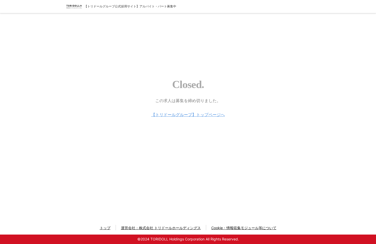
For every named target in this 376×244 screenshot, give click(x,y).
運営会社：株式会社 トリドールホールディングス (161, 228)
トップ (105, 228)
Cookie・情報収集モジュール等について (244, 228)
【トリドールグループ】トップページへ (188, 114)
